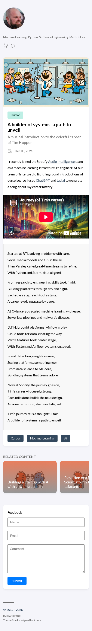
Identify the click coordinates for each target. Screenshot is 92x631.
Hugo (17, 615)
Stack (15, 620)
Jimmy (37, 620)
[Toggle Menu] (84, 12)
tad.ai (61, 180)
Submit (17, 581)
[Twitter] (13, 47)
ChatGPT (43, 180)
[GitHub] (5, 47)
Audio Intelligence (61, 161)
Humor (15, 115)
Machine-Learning (42, 438)
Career (15, 438)
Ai (65, 438)
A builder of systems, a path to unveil (39, 127)
